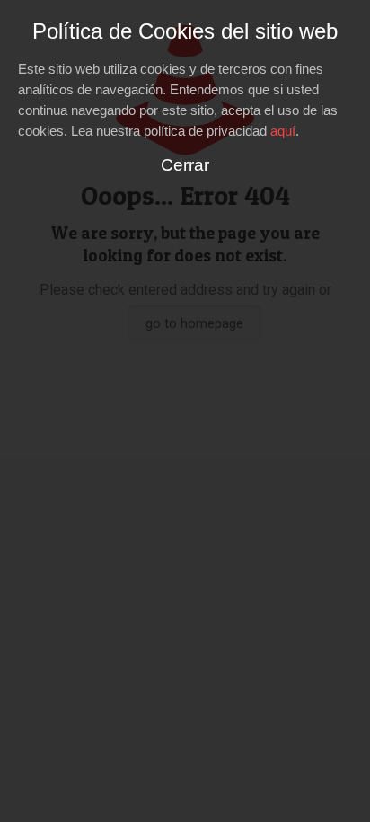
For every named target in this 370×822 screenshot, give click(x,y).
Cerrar (185, 164)
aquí (282, 130)
